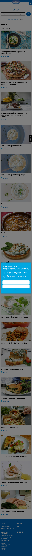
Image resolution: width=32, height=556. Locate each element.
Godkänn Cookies (16, 286)
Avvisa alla (16, 282)
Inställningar (16, 290)
